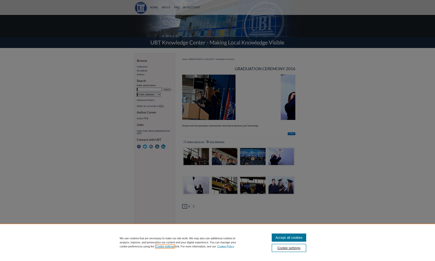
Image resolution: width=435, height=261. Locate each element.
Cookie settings (165, 246)
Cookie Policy (225, 246)
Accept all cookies (288, 237)
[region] (217, 242)
